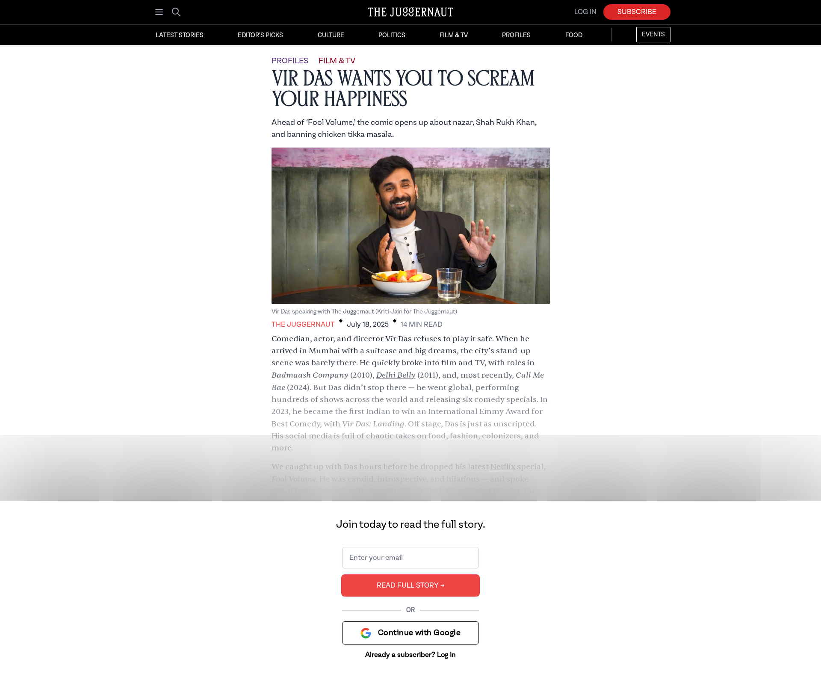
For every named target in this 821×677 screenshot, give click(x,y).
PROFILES (290, 60)
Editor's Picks (260, 35)
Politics (391, 35)
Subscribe (636, 12)
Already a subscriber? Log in (410, 655)
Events (653, 34)
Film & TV (454, 35)
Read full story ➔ (411, 585)
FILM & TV (337, 60)
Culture (331, 35)
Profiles (516, 35)
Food (573, 35)
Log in (585, 12)
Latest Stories (180, 35)
